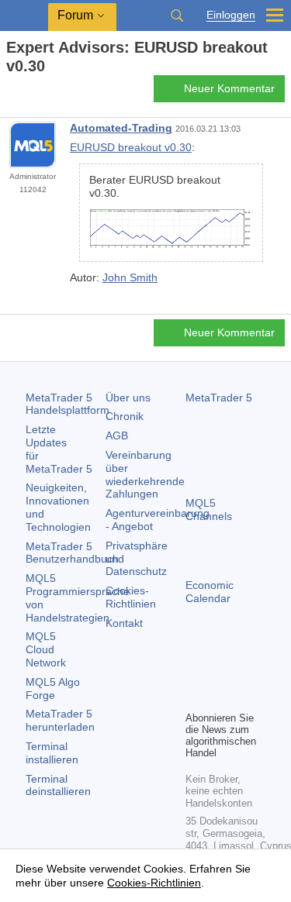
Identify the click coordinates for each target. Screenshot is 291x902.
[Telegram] (219, 672)
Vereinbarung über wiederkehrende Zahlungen (145, 474)
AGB (117, 435)
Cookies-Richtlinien (131, 597)
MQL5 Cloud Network (46, 649)
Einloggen (230, 15)
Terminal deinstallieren (58, 785)
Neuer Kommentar (229, 88)
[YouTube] (194, 696)
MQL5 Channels (208, 509)
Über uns (128, 397)
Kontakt (124, 623)
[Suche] (177, 15)
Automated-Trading (121, 128)
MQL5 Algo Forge (53, 688)
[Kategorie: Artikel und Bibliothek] (29, 93)
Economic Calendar (209, 591)
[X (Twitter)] (244, 672)
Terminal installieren (52, 753)
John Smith (130, 277)
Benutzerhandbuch (72, 553)
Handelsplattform (67, 404)
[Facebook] (194, 672)
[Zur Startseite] (11, 93)
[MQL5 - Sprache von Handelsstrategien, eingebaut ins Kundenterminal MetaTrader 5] (24, 15)
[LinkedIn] (219, 696)
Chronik (125, 416)
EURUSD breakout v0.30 (131, 147)
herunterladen (60, 720)
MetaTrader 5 (218, 397)
